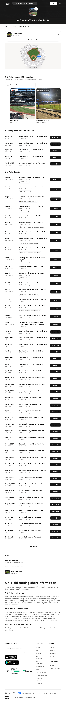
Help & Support (41, 672)
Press (37, 669)
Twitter (52, 647)
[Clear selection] (33, 85)
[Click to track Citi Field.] (36, 9)
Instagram (53, 653)
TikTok (52, 656)
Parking (14, 26)
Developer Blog (55, 668)
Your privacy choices (28, 693)
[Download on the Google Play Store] (12, 662)
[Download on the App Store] (11, 657)
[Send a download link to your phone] (31, 648)
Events (7, 26)
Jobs (37, 650)
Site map (53, 693)
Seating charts (24, 26)
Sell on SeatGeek (41, 675)
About (38, 647)
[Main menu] (60, 3)
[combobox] (24, 3)
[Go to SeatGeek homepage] (7, 3)
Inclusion (38, 653)
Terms (38, 693)
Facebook (53, 650)
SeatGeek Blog (40, 666)
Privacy (45, 693)
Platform (52, 665)
